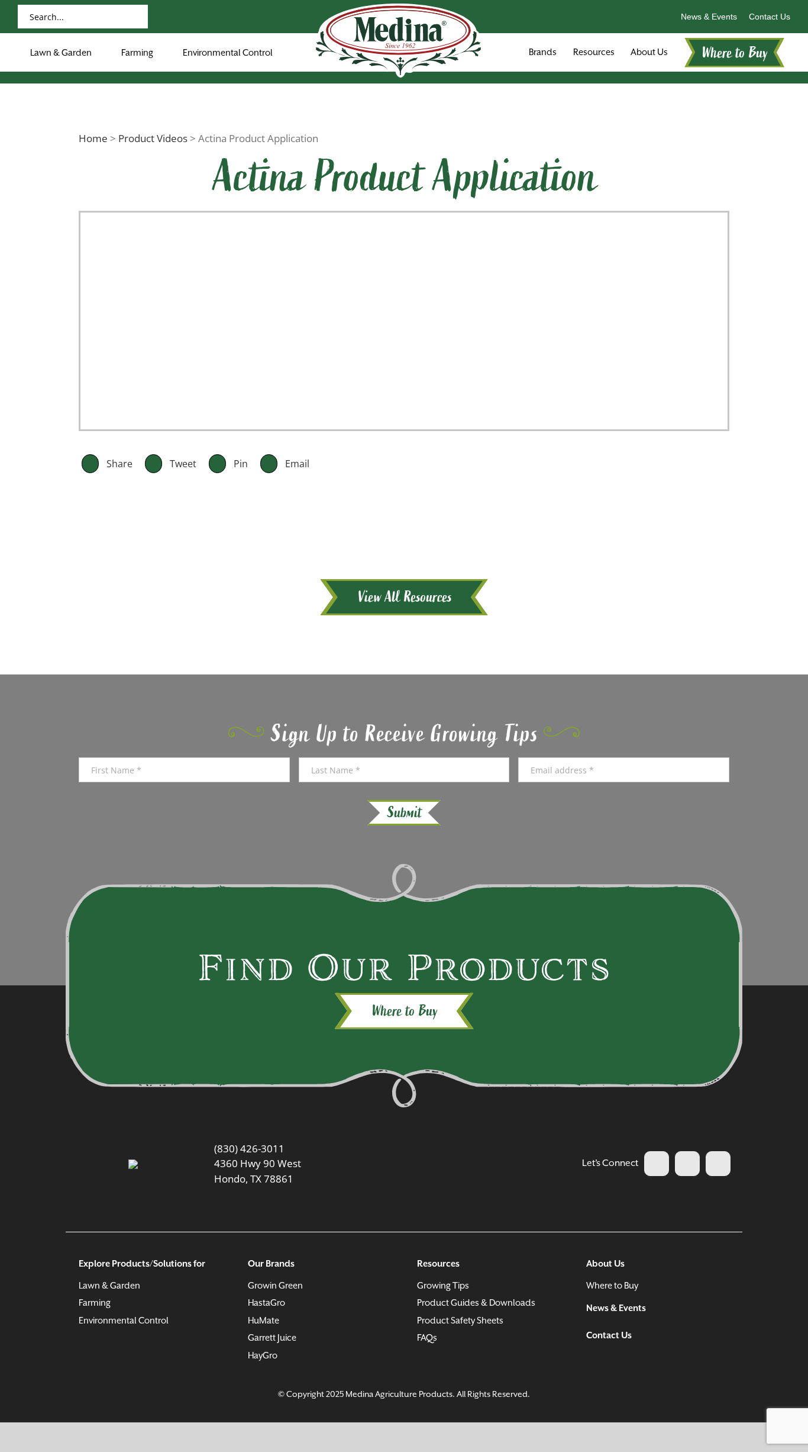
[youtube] (687, 1163)
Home (93, 138)
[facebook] (656, 1163)
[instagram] (718, 1163)
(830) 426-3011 (249, 1148)
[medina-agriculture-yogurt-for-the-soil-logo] (133, 1164)
